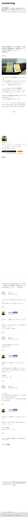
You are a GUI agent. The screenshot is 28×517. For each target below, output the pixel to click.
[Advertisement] (14, 29)
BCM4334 (23, 102)
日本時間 (12, 106)
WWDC (15, 104)
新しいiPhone (6, 106)
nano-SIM (4, 104)
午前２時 (20, 104)
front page (5, 512)
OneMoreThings (10, 104)
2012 (12, 102)
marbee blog (8, 3)
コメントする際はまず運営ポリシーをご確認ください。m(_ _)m (14, 439)
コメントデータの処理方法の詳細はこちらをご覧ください (14, 483)
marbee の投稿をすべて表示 (9, 148)
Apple (19, 102)
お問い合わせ (18, 515)
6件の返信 (4, 55)
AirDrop (15, 102)
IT (7, 102)
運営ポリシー (11, 512)
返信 (3, 307)
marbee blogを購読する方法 (8, 515)
